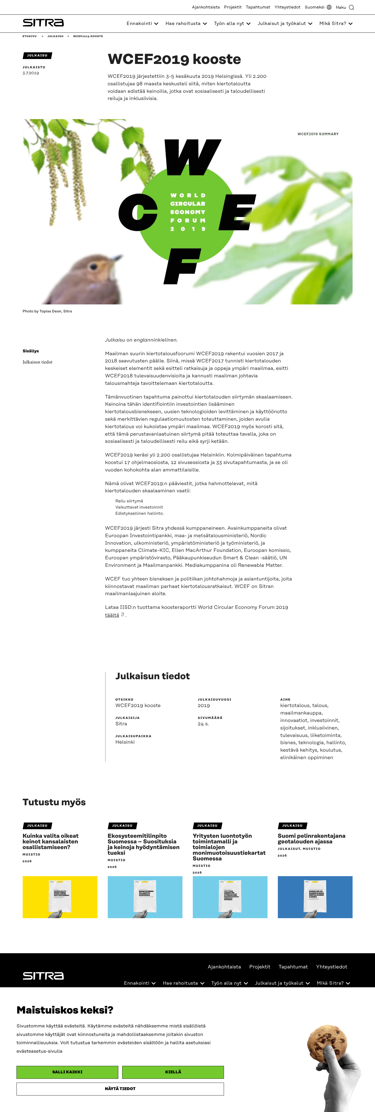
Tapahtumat (258, 7)
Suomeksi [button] (314, 7)
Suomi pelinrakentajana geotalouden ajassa (312, 839)
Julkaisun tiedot (38, 362)
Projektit (233, 7)
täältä (112, 615)
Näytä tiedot (120, 1089)
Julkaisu (55, 36)
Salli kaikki (67, 1072)
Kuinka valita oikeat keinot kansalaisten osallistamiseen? (51, 841)
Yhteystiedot (287, 7)
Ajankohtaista (206, 7)
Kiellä (173, 1072)
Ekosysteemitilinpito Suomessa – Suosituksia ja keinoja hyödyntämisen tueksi (144, 844)
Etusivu (30, 36)
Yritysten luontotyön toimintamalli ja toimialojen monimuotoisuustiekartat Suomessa (229, 847)
